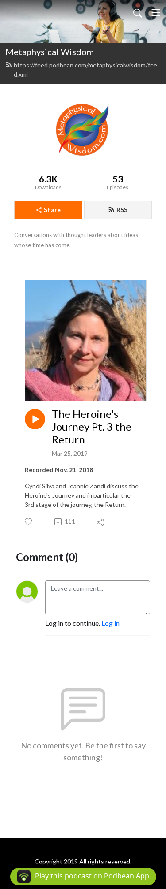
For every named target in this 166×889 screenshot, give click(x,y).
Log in (110, 623)
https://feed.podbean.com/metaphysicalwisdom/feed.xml (85, 69)
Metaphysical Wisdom (49, 51)
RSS (121, 209)
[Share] (101, 522)
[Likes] (29, 521)
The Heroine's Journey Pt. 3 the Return (91, 427)
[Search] (138, 12)
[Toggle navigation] (156, 12)
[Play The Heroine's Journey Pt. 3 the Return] (35, 419)
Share (52, 209)
